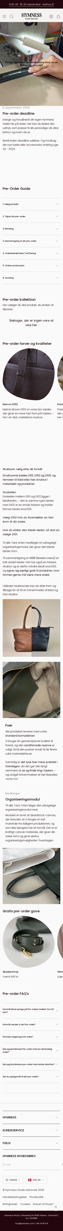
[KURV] (58, 16)
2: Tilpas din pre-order (14, 216)
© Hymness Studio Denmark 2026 (23, 1190)
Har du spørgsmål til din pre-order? (21, 1076)
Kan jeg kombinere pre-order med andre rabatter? (29, 1064)
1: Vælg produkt (10, 204)
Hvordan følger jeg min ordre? (18, 1036)
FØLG (7, 1143)
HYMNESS (9, 1117)
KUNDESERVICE (13, 1130)
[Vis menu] (4, 16)
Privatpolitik (36, 1197)
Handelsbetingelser (15, 1197)
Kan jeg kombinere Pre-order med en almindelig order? (27, 1050)
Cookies (25, 1204)
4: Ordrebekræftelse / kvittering (19, 253)
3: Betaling (8, 228)
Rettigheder (10, 1204)
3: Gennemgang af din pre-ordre (19, 241)
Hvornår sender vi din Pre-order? (19, 1024)
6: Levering (8, 277)
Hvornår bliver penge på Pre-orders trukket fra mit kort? (28, 1011)
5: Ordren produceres (13, 265)
